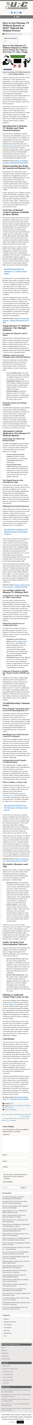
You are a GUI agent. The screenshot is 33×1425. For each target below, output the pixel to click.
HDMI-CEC (12, 1004)
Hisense (24, 136)
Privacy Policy (6, 1359)
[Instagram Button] (17, 13)
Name (5, 1155)
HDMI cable (22, 641)
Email (5, 1161)
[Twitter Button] (15, 13)
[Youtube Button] (20, 13)
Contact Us (4, 1353)
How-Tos (7, 1330)
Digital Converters (10, 1322)
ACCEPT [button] (20, 1422)
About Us (4, 1350)
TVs (12, 1103)
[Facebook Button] (12, 13)
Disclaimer (5, 1356)
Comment (6, 1134)
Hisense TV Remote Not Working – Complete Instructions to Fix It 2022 (16, 320)
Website (5, 1167)
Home (3, 1347)
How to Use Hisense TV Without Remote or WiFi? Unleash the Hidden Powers (16, 26)
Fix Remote (7, 1327)
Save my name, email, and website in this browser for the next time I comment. (15, 1176)
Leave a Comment (10, 1109)
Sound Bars (7, 1333)
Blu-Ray (6, 1319)
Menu (17, 17)
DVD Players (8, 1324)
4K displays (10, 146)
